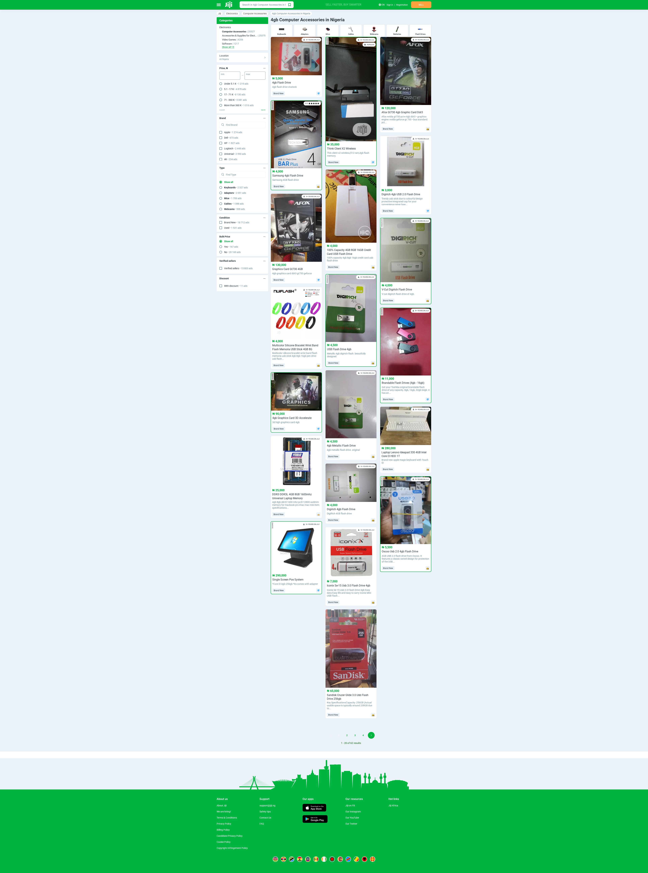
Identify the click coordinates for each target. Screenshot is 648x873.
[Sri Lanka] (340, 859)
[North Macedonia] (372, 859)
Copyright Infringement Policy (232, 848)
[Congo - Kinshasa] (348, 859)
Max (248, 74)
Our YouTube (352, 817)
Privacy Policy (224, 823)
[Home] (229, 4)
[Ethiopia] (307, 859)
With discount (235, 286)
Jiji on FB (350, 805)
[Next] (371, 735)
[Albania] (364, 859)
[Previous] (330, 735)
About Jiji (221, 805)
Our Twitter (351, 823)
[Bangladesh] (332, 859)
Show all (228, 182)
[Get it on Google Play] (315, 819)
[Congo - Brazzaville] (356, 859)
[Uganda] (283, 859)
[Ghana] (299, 859)
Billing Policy (223, 829)
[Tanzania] (291, 859)
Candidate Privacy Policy (229, 836)
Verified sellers (238, 268)
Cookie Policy (224, 842)
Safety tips (265, 811)
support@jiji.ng (267, 805)
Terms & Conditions (227, 817)
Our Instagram (353, 811)
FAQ (262, 823)
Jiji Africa (393, 805)
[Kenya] (275, 859)
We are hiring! (224, 811)
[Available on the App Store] (314, 808)
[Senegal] (316, 859)
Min (222, 74)
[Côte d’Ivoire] (324, 859)
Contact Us (265, 817)
